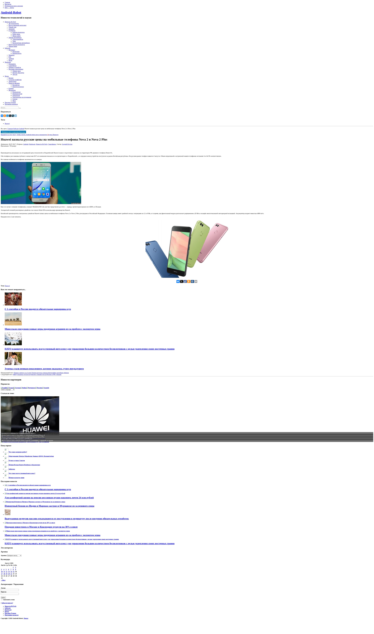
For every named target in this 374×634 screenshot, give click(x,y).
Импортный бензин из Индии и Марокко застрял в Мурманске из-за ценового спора (49, 506)
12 (6, 571)
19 (6, 574)
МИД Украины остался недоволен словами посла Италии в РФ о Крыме (37, 374)
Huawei (7, 123)
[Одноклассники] (5, 116)
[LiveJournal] (13, 116)
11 (4, 571)
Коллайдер (16, 85)
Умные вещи (13, 46)
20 (9, 574)
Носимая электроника (16, 69)
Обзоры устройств (15, 67)
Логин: (3, 588)
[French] (10, 388)
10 (2, 571)
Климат (11, 88)
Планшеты (12, 64)
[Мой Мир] (7, 116)
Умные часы (16, 71)
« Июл (3, 580)
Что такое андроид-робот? (18, 452)
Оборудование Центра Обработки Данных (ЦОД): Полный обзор (31, 456)
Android (11, 58)
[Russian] (38, 388)
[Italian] (23, 388)
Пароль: (4, 592)
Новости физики (14, 83)
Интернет (12, 50)
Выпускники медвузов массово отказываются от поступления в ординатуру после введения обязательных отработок (67, 518)
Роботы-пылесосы (18, 32)
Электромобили (17, 39)
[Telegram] (15, 116)
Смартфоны (12, 65)
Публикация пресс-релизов (14, 6)
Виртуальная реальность (17, 44)
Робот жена (16, 34)
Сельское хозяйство (15, 80)
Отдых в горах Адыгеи (17, 460)
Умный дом (12, 27)
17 (2, 574)
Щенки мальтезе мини (16, 477)
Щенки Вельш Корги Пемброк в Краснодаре (24, 465)
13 (9, 571)
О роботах (12, 30)
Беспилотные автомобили (21, 43)
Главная (7, 2)
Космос (11, 78)
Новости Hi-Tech (10, 22)
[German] (17, 388)
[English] (4, 388)
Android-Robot (11, 12)
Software (7, 48)
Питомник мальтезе (11, 104)
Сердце (14, 99)
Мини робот (16, 36)
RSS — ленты (9, 7)
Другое (14, 74)
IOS (10, 57)
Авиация (12, 29)
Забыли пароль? (7, 603)
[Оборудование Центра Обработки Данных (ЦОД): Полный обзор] (7, 456)
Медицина (12, 90)
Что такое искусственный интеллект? (22, 473)
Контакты (8, 4)
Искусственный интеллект (17, 25)
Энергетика (12, 81)
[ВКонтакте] (2, 116)
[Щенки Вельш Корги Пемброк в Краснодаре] (7, 465)
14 (11, 571)
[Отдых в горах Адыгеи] (7, 460)
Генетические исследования (21, 97)
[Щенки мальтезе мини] (7, 477)
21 (11, 574)
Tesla (14, 41)
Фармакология (17, 94)
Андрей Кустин (67, 144)
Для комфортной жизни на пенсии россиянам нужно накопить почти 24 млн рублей (49, 497)
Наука (7, 76)
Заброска (12, 469)
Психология (16, 92)
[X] (10, 116)
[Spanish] (45, 388)
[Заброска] (7, 469)
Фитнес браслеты (18, 73)
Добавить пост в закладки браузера (13, 132)
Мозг (14, 101)
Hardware (8, 62)
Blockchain (15, 51)
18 (4, 574)
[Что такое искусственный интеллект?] (7, 473)
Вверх (26, 618)
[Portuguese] (30, 388)
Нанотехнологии (18, 87)
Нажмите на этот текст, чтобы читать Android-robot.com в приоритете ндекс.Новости (29, 135)
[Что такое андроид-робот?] (7, 452)
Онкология (16, 95)
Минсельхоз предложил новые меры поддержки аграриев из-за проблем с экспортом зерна (52, 535)
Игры (10, 60)
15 (13, 571)
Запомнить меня (9, 599)
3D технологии (14, 23)
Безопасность (16, 53)
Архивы (4, 555)
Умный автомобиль (15, 37)
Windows (11, 55)
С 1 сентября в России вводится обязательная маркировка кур (38, 489)
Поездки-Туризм (10, 102)
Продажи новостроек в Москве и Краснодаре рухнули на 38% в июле (41, 527)
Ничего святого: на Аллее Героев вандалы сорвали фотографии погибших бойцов (41, 373)
